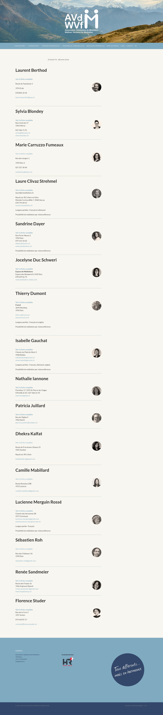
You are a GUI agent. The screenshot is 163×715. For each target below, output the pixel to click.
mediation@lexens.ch (23, 172)
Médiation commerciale (95, 46)
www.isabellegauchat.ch (25, 360)
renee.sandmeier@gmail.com (26, 589)
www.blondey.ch (22, 135)
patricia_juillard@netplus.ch (26, 423)
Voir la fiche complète (24, 120)
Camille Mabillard (32, 470)
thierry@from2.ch (22, 315)
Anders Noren (137, 705)
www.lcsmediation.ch (23, 205)
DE (136, 46)
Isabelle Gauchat (31, 340)
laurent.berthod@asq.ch (25, 97)
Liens (123, 46)
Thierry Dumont (30, 293)
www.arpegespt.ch (22, 395)
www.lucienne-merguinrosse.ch (28, 521)
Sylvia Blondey (29, 111)
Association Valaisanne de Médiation (35, 705)
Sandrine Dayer (30, 223)
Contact (129, 46)
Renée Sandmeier (32, 571)
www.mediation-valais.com (26, 280)
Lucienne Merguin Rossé (38, 501)
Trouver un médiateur (50, 46)
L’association (20, 46)
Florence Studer (30, 600)
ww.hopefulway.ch (24, 591)
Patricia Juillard (30, 405)
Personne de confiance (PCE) (74, 46)
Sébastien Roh (29, 539)
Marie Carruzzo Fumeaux (39, 144)
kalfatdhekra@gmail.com (25, 459)
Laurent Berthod (31, 70)
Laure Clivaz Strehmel (36, 181)
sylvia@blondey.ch (22, 133)
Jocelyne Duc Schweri (36, 259)
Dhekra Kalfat (28, 433)
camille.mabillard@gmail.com (27, 491)
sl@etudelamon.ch (22, 243)
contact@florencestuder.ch (26, 624)
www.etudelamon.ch (23, 246)
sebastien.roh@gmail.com (25, 561)
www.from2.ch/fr (22, 317)
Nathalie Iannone (31, 378)
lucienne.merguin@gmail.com (27, 519)
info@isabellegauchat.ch (25, 357)
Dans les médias (113, 46)
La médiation (33, 46)
